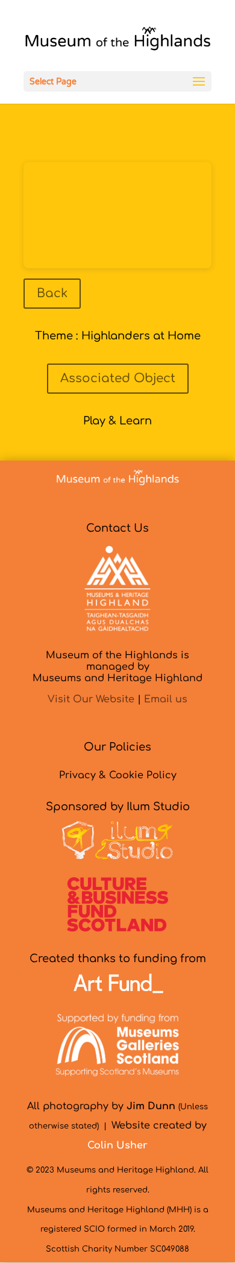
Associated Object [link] (117, 378)
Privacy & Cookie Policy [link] (118, 775)
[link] (118, 41)
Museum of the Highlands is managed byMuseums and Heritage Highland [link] (117, 667)
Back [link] (52, 293)
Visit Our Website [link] (91, 699)
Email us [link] (165, 699)
